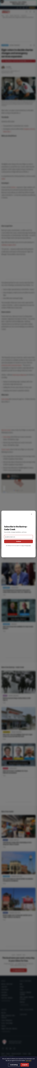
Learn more (28, 1060)
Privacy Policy (28, 545)
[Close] (31, 514)
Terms (23, 545)
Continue (18, 541)
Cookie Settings (14, 1064)
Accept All (24, 1064)
